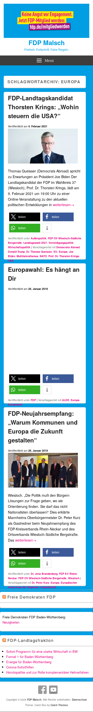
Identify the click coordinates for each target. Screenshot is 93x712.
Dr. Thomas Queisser (39, 251)
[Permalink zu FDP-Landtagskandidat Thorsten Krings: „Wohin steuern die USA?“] (43, 165)
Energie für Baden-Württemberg (28, 661)
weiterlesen (63, 204)
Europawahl (15, 404)
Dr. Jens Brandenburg (44, 573)
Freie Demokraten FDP (31, 597)
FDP (33, 400)
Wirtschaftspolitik (19, 247)
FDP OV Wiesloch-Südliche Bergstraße (42, 578)
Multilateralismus (27, 256)
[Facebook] (42, 689)
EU (55, 251)
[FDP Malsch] (46, 36)
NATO (43, 256)
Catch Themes (59, 705)
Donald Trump (16, 251)
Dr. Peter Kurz (40, 582)
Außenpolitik (38, 238)
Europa (63, 251)
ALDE (65, 400)
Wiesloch (73, 578)
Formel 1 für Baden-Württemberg (29, 656)
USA (11, 260)
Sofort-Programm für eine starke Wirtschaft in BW (42, 651)
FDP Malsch (47, 42)
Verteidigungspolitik (61, 243)
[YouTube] (53, 689)
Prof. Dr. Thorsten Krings (63, 256)
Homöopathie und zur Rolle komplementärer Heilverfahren (47, 672)
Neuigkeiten (10, 622)
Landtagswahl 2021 (35, 243)
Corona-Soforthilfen (20, 667)
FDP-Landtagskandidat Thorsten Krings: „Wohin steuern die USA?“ (43, 107)
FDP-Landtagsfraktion (30, 640)
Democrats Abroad (68, 247)
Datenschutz (79, 699)
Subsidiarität (48, 587)
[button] (24, 217)
